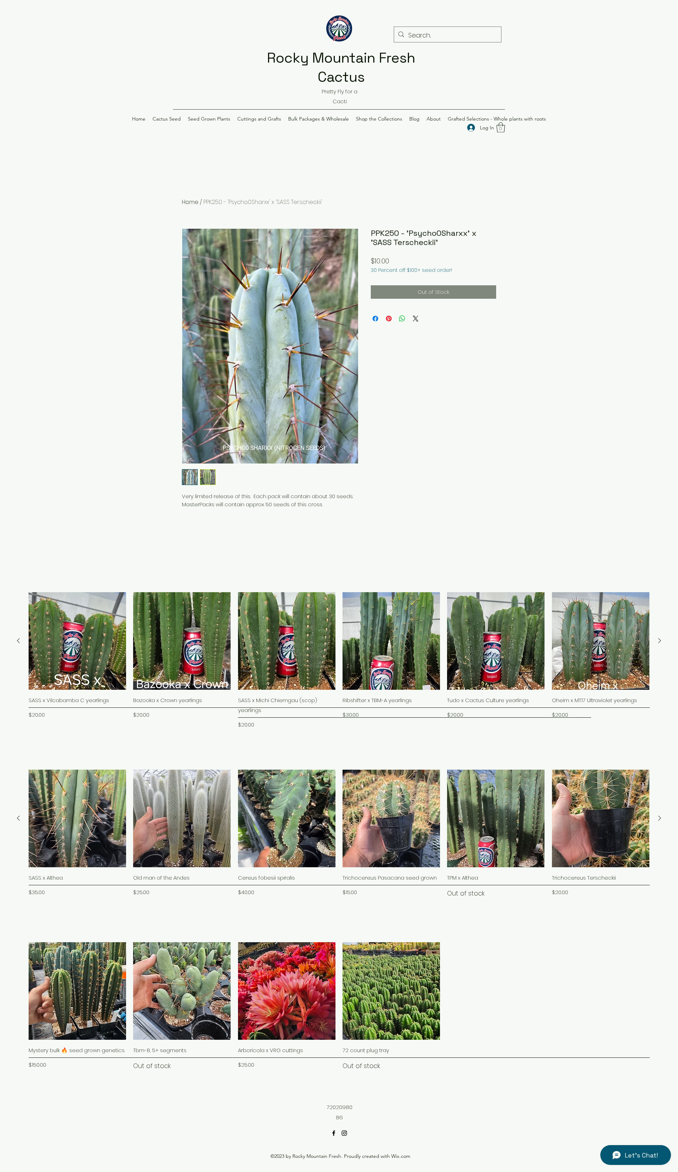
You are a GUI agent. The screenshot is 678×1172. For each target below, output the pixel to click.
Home (190, 202)
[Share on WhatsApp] (402, 318)
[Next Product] (659, 640)
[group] (339, 660)
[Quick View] (77, 641)
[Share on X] (415, 318)
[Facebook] (333, 1133)
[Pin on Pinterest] (389, 318)
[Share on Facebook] (375, 318)
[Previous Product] (18, 640)
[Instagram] (344, 1133)
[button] (166, 118)
